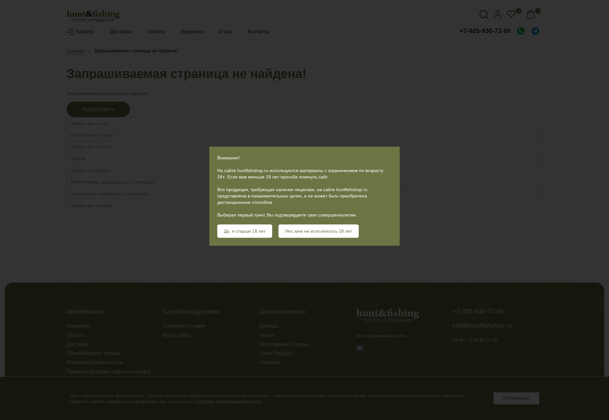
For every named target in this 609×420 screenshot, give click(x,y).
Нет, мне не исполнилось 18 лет (318, 231)
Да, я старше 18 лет (244, 231)
